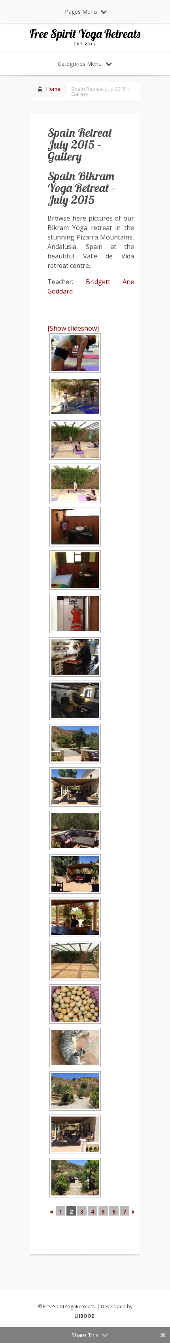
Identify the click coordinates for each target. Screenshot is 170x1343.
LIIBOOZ (84, 1316)
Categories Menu (80, 63)
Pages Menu (81, 11)
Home (53, 88)
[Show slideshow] (73, 328)
